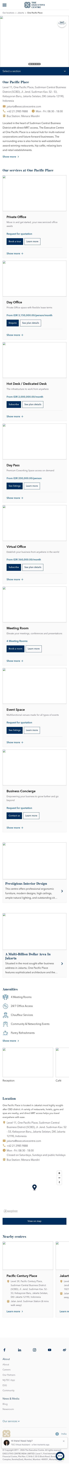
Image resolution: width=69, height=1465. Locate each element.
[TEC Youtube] (50, 1350)
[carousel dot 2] (32, 64)
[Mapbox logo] (11, 1211)
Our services (10, 1421)
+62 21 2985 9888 (17, 111)
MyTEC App (9, 1380)
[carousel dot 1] (30, 64)
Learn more (32, 241)
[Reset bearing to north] (59, 1182)
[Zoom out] (59, 1177)
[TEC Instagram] (34, 1350)
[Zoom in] (59, 1173)
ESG (5, 1385)
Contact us (14, 816)
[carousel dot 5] (39, 64)
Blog (5, 1404)
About (6, 1365)
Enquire (13, 323)
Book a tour (15, 241)
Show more (9, 156)
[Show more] (5, 5)
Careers (6, 1370)
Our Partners (9, 1375)
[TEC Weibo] (64, 1350)
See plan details (30, 323)
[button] (34, 1188)
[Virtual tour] (61, 22)
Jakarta (20, 13)
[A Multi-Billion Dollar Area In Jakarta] (34, 963)
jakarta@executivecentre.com (24, 106)
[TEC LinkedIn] (20, 1350)
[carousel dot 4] (37, 64)
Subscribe (14, 404)
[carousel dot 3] (34, 64)
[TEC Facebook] (4, 1350)
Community (8, 1390)
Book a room (15, 649)
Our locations (8, 13)
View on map (34, 1221)
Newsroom (8, 1409)
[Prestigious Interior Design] (34, 891)
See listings (15, 486)
